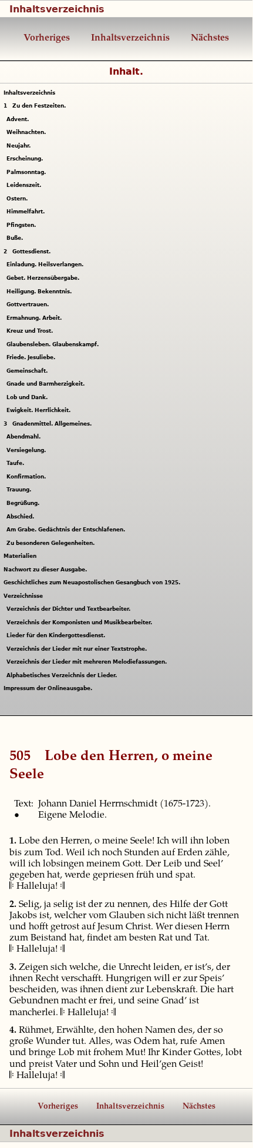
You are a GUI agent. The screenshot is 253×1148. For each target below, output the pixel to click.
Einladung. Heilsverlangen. (46, 264)
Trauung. (20, 490)
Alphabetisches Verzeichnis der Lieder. (63, 675)
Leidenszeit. (25, 185)
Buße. (16, 238)
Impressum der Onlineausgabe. (48, 688)
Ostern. (18, 199)
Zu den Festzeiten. (35, 106)
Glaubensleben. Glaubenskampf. (54, 344)
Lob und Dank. (28, 397)
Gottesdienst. (27, 252)
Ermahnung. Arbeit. (35, 318)
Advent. (19, 119)
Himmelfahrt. (27, 212)
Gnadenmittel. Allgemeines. (48, 424)
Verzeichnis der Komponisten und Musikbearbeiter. (80, 622)
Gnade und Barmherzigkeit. (47, 384)
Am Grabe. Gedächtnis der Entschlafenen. (67, 530)
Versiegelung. (27, 450)
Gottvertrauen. (29, 304)
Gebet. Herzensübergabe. (44, 278)
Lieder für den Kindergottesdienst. (57, 635)
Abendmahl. (25, 437)
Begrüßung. (24, 503)
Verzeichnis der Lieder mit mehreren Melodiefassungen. (88, 662)
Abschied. (21, 517)
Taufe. (16, 463)
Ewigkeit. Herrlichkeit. (39, 410)
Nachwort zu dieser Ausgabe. (45, 570)
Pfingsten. (22, 225)
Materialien (20, 556)
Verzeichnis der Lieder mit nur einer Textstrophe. (78, 649)
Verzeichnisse (23, 596)
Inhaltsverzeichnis (56, 9)
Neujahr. (20, 146)
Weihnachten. (27, 132)
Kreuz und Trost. (31, 331)
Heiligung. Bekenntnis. (40, 291)
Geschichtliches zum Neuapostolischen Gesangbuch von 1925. (92, 582)
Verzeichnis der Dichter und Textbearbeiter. (69, 609)
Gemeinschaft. (28, 371)
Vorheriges (46, 38)
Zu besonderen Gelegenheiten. (52, 543)
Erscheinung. (26, 159)
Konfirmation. (27, 477)
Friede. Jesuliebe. (32, 357)
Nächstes (208, 38)
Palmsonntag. (27, 172)
